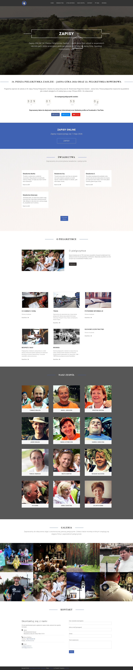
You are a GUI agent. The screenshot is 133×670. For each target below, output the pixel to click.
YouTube (77, 99)
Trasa (55, 296)
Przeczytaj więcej (64, 203)
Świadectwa (59, 3)
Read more (66, 47)
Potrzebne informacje (94, 296)
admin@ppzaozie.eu (27, 633)
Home (52, 3)
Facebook (56, 99)
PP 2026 (97, 3)
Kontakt (89, 3)
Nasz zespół (81, 3)
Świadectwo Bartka (29, 159)
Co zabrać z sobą (29, 296)
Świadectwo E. (90, 159)
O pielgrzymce (70, 3)
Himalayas (51, 653)
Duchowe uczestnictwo (94, 314)
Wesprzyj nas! (27, 333)
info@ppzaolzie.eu (26, 631)
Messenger (66, 99)
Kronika (104, 3)
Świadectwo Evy (59, 159)
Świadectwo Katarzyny (30, 180)
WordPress (67, 653)
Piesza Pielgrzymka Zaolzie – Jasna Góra (37, 653)
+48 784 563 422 (30, 626)
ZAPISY (66, 126)
